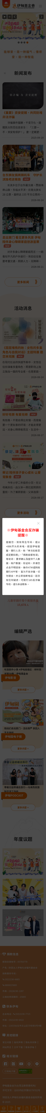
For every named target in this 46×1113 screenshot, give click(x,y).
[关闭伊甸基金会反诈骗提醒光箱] (38, 523)
